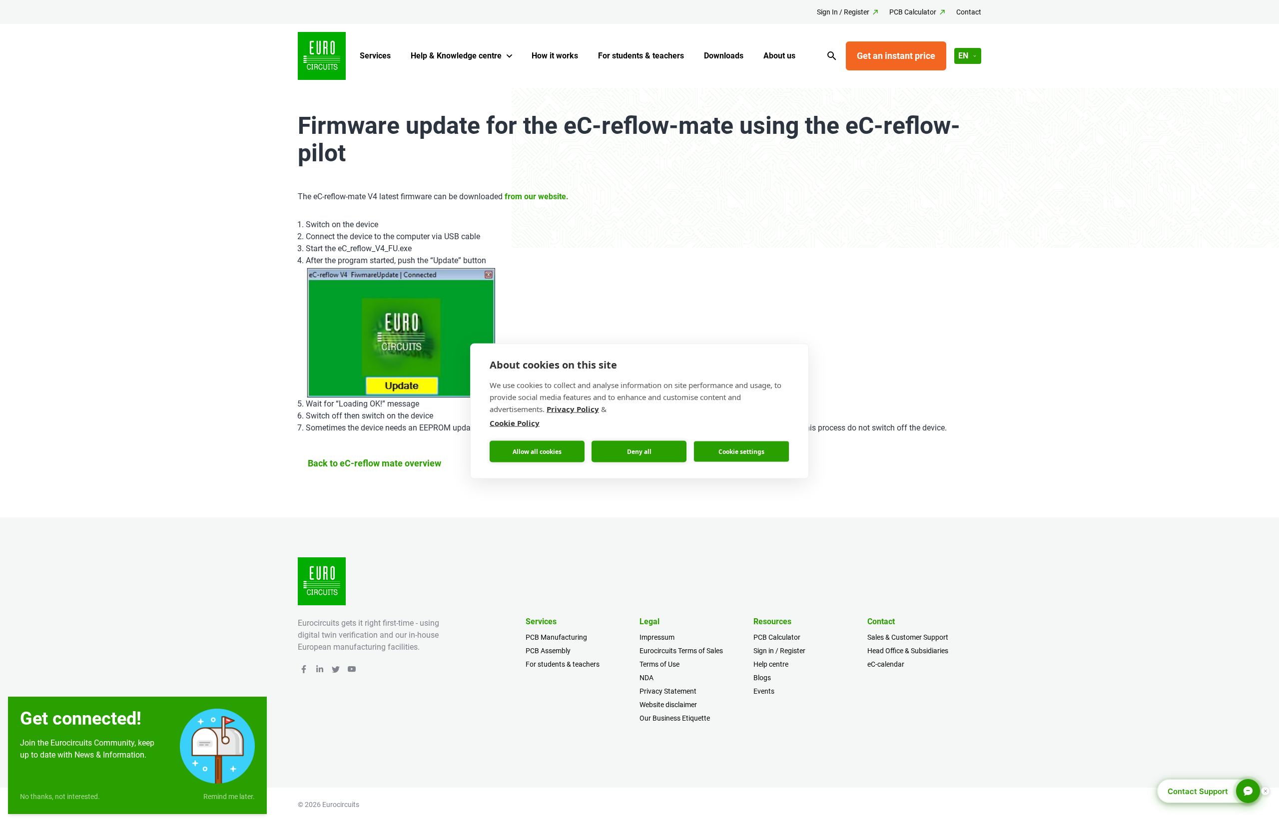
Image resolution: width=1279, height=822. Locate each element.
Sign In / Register (843, 12)
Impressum (657, 637)
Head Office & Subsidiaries (907, 651)
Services (375, 55)
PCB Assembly (548, 651)
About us (779, 55)
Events (763, 691)
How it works (555, 55)
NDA (646, 678)
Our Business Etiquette (675, 718)
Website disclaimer (668, 705)
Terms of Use (659, 664)
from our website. (537, 196)
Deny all (639, 451)
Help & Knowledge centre (456, 55)
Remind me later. (229, 797)
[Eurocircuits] (322, 56)
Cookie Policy (515, 423)
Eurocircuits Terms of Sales (681, 651)
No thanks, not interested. (60, 797)
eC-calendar (885, 664)
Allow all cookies (537, 451)
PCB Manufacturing (556, 637)
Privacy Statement (668, 691)
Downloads (723, 55)
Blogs (762, 678)
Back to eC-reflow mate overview (374, 463)
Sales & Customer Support (907, 637)
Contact (968, 12)
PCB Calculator (912, 12)
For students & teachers (641, 55)
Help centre (770, 664)
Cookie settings (741, 451)
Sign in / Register (779, 651)
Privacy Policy (573, 409)
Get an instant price (896, 55)
